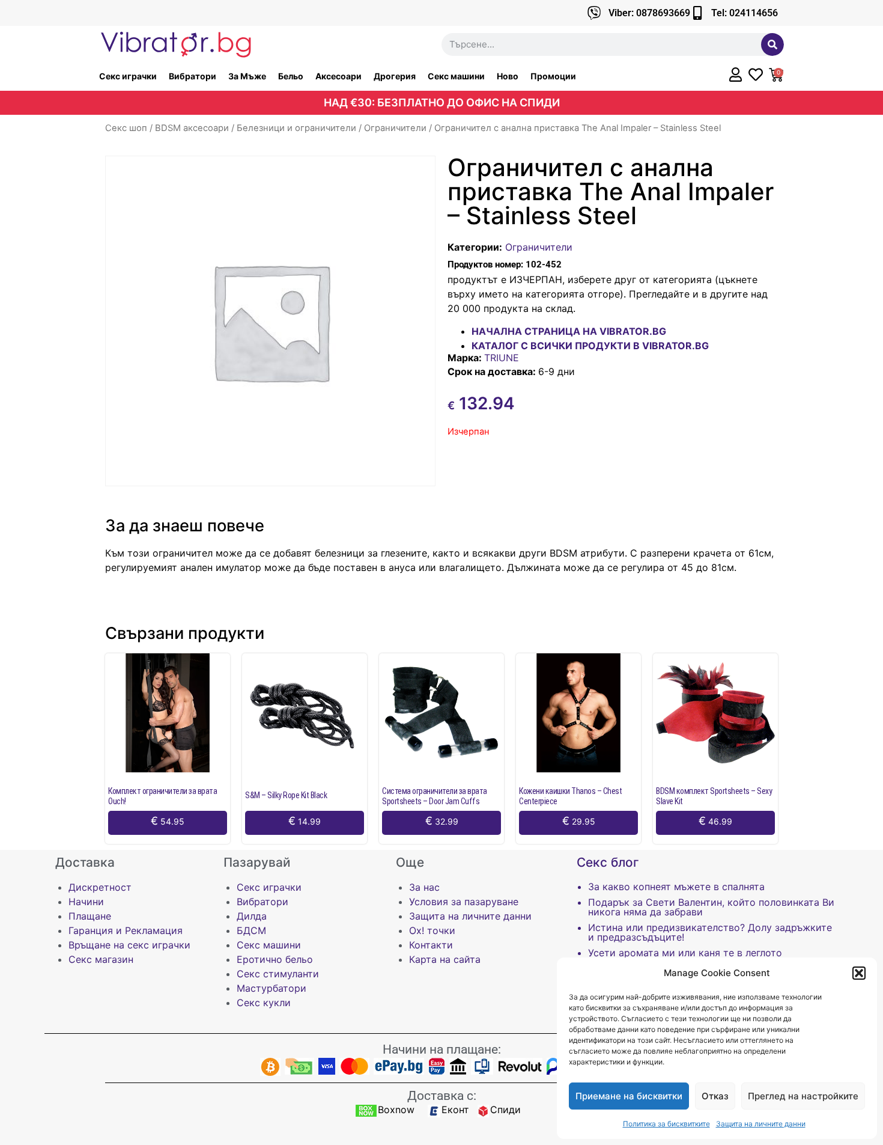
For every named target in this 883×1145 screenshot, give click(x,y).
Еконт (455, 1110)
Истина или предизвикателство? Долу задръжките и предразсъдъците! (710, 932)
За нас (424, 887)
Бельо (290, 76)
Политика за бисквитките (666, 1123)
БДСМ (251, 930)
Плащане (89, 916)
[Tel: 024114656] (697, 13)
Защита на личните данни (761, 1123)
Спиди (505, 1110)
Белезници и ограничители (296, 128)
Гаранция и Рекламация (125, 930)
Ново (507, 76)
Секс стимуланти (278, 974)
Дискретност (100, 887)
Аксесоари (338, 76)
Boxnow (396, 1110)
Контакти (431, 945)
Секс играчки (128, 76)
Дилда (252, 916)
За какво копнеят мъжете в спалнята (676, 886)
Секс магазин (100, 959)
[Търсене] (772, 44)
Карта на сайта (445, 959)
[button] (859, 973)
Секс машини (456, 76)
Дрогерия (395, 76)
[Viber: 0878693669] (594, 13)
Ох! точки (432, 930)
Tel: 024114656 (744, 13)
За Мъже (247, 76)
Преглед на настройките (803, 1096)
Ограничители (395, 128)
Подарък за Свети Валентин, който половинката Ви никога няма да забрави (711, 907)
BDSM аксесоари (192, 128)
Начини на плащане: (442, 1049)
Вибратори (192, 76)
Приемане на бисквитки (628, 1096)
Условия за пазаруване (463, 902)
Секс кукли (264, 1003)
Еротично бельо (275, 959)
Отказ (715, 1096)
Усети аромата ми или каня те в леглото (685, 952)
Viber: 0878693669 (649, 13)
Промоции (553, 76)
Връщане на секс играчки (129, 945)
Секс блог (608, 862)
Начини (86, 902)
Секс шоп (126, 128)
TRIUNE (501, 358)
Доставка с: (441, 1096)
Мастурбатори (271, 988)
